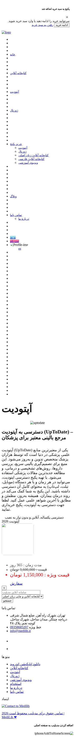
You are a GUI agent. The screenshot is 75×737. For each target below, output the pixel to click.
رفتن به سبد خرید (42, 25)
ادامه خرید (62, 25)
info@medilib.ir (20, 631)
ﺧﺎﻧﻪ (12, 54)
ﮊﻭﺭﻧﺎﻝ (14, 110)
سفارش (16, 583)
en (19, 248)
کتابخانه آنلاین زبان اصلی (33, 155)
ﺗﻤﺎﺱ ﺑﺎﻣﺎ (16, 215)
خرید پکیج (16, 144)
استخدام (15, 684)
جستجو (7, 600)
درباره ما (23, 218)
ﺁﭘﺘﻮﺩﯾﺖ (14, 91)
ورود (13, 237)
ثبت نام (14, 241)
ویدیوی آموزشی (28, 162)
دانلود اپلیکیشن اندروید (25, 664)
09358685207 (19, 627)
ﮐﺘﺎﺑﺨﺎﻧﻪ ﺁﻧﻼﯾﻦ (18, 73)
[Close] (67, 17)
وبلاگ (13, 196)
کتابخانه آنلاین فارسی (31, 159)
